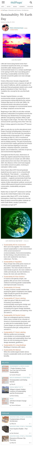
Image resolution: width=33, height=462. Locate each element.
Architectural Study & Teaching (21, 417)
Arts (2, 6)
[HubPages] (16, 2)
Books (15, 6)
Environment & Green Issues (19, 366)
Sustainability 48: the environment (15, 245)
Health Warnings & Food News (20, 377)
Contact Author (14, 29)
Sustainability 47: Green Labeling (14, 298)
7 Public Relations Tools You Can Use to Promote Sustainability (18, 370)
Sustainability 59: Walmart (12, 350)
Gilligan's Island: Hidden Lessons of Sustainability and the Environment (18, 391)
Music (12, 398)
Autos (8, 6)
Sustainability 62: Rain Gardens (14, 276)
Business (22, 6)
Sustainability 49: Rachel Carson (14, 315)
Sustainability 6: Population (13, 261)
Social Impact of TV (16, 387)
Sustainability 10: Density (12, 287)
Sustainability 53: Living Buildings (15, 345)
